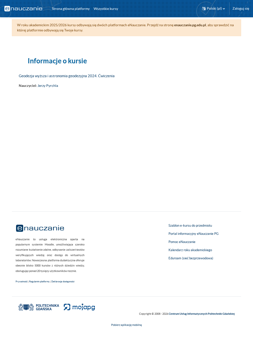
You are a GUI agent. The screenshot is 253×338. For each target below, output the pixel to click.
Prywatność (21, 281)
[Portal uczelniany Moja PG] (77, 306)
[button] (213, 8)
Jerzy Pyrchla (48, 86)
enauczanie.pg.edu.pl (190, 25)
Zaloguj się (240, 8)
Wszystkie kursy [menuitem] (106, 9)
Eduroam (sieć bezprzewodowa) (191, 258)
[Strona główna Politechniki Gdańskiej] (38, 306)
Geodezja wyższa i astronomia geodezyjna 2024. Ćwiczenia (67, 76)
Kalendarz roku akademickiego (190, 250)
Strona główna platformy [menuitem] (71, 9)
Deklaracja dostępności (62, 281)
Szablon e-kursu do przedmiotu (190, 225)
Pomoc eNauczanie (182, 242)
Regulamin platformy (39, 281)
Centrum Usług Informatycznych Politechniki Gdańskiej (202, 313)
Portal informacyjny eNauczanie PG (194, 234)
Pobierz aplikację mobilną (126, 324)
